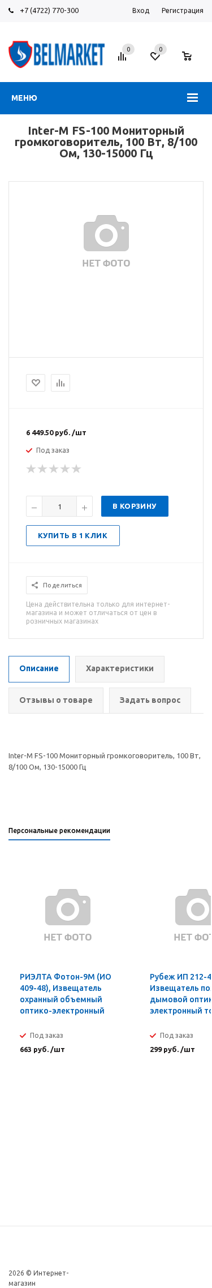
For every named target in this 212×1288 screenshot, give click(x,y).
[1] (31, 469)
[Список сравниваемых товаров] (124, 60)
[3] (54, 469)
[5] (77, 469)
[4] (65, 469)
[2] (43, 469)
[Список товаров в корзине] (192, 62)
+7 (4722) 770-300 (49, 10)
